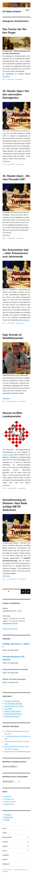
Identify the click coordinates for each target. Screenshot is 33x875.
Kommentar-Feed (10, 801)
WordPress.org (9, 804)
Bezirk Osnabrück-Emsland (13, 714)
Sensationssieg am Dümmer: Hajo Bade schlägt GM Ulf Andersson (15, 505)
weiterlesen (6, 76)
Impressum (8, 815)
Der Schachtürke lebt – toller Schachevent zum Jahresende (16, 253)
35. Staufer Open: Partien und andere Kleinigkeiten (16, 94)
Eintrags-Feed (9, 799)
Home (5, 828)
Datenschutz (8, 817)
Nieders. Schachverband (12, 711)
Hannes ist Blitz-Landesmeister (13, 414)
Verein (5, 833)
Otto (4, 79)
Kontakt (6, 820)
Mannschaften (7, 837)
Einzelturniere (18, 79)
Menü (27, 10)
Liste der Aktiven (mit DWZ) (13, 704)
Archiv (5, 851)
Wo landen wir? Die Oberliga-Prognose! (17, 751)
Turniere (5, 842)
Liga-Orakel (8, 709)
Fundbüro (6, 855)
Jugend (5, 846)
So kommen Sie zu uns (10, 629)
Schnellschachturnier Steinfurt (15, 669)
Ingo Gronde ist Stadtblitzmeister (13, 336)
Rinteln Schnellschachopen (14, 679)
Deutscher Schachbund (12, 716)
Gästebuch (6, 864)
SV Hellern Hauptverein (12, 701)
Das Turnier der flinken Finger (15, 30)
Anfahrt (5, 859)
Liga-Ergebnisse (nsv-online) (13, 706)
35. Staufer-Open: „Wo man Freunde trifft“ (16, 177)
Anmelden (7, 796)
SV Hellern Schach (12, 11)
